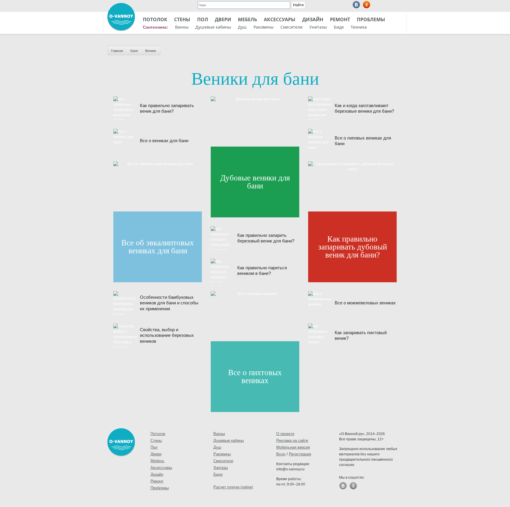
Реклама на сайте (292, 440)
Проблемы (371, 19)
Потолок (155, 19)
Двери (223, 19)
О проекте (285, 433)
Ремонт (340, 19)
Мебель (247, 19)
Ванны (182, 27)
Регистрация (300, 454)
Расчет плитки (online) (233, 487)
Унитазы (318, 27)
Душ (242, 27)
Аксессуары (279, 19)
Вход (280, 454)
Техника (359, 27)
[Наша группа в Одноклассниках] (367, 5)
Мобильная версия (293, 447)
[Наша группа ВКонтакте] (356, 5)
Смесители (291, 27)
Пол (202, 19)
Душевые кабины (213, 27)
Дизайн (312, 19)
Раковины (264, 27)
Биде (339, 27)
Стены (182, 19)
